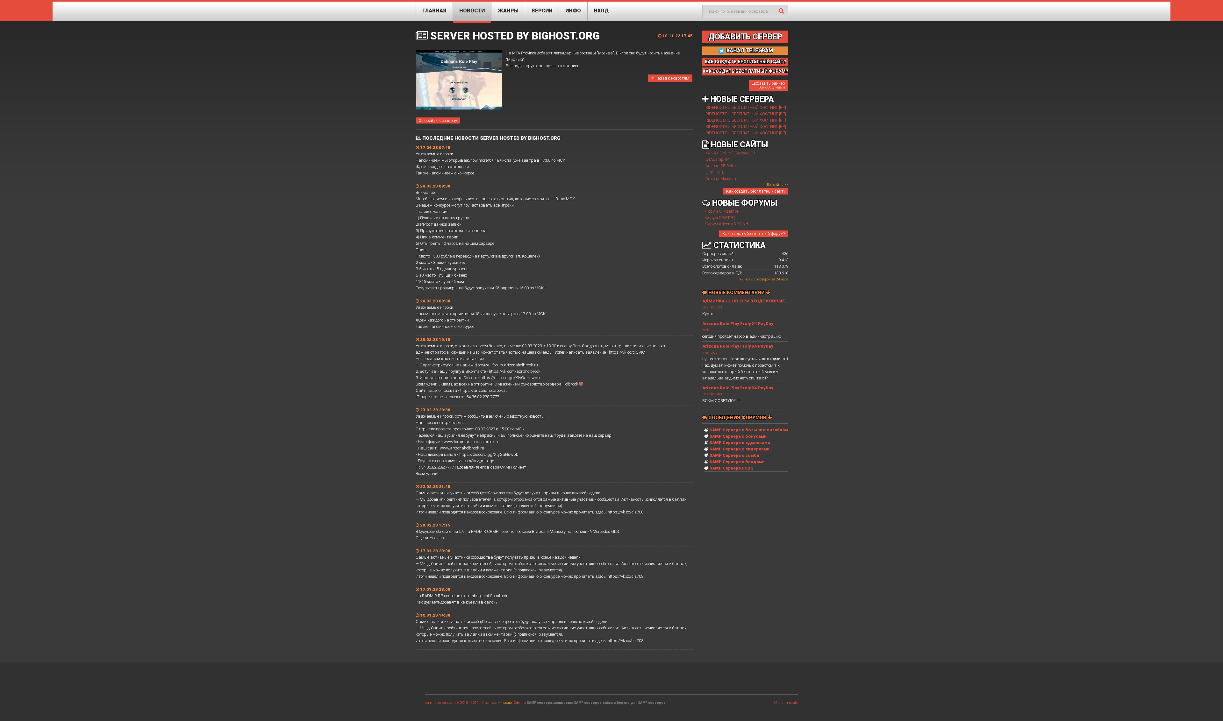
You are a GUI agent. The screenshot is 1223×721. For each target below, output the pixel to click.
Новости (472, 11)
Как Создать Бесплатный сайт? (745, 61)
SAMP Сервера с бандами (737, 461)
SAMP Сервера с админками (739, 442)
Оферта (520, 703)
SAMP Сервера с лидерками (739, 449)
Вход (601, 11)
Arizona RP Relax (720, 165)
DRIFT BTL (714, 172)
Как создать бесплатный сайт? (755, 191)
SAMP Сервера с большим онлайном (748, 430)
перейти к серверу (439, 120)
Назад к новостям (671, 78)
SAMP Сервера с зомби (734, 455)
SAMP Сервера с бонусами (738, 436)
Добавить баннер (768, 85)
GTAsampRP (717, 159)
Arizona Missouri (720, 178)
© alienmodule (786, 703)
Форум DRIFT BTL (721, 217)
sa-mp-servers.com (440, 703)
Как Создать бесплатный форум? (745, 71)
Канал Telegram (749, 50)
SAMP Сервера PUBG (731, 468)
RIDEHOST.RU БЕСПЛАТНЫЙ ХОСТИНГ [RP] (745, 107)
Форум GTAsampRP (723, 211)
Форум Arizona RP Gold (726, 224)
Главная (434, 11)
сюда (508, 703)
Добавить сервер (745, 36)
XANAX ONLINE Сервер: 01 (730, 153)
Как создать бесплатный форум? (753, 233)
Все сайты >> (777, 185)
